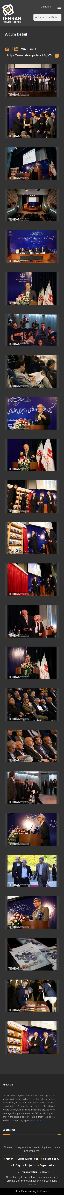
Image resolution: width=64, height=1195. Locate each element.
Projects (30, 1165)
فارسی (35, 10)
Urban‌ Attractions (28, 1159)
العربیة (27, 10)
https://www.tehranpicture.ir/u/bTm (30, 55)
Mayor (9, 1159)
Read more (35, 1120)
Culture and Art (52, 1159)
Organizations (48, 1165)
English (47, 7)
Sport (45, 1172)
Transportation (29, 1172)
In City (16, 1165)
